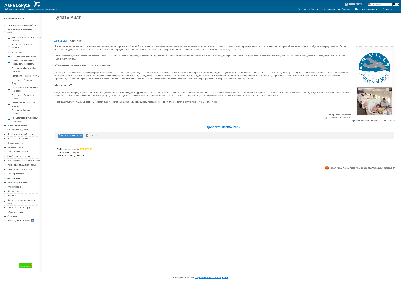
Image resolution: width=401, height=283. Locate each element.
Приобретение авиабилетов (20, 134)
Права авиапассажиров (366, 9)
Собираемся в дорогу (17, 130)
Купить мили (17, 52)
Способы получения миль (23, 56)
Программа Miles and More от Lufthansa (25, 70)
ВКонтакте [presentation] (93, 135)
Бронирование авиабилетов (336, 9)
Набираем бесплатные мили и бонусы (21, 31)
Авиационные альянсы (18, 182)
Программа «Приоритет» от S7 (25, 76)
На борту (11, 195)
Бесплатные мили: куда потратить (22, 46)
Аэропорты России (16, 173)
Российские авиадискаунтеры (21, 165)
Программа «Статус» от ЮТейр (22, 97)
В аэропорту (13, 191)
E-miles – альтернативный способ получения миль (23, 62)
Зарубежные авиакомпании (20, 156)
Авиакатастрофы (15, 147)
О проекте (388, 9)
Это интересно (14, 187)
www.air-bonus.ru (208, 277)
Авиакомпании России (17, 152)
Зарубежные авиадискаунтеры (21, 169)
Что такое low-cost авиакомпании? (23, 160)
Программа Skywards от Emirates (22, 112)
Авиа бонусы (18, 5)
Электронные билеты (308, 9)
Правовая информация (18, 138)
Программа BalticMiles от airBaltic (23, 104)
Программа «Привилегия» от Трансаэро (25, 89)
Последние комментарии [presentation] (70, 135)
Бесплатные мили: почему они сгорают (26, 38)
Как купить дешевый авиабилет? (22, 25)
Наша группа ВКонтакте (18, 221)
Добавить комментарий (224, 127)
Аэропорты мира (15, 178)
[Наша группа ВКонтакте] (356, 4)
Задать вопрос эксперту (18, 207)
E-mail (225, 277)
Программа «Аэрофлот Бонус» (22, 82)
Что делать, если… (16, 143)
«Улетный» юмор (15, 212)
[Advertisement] (27, 242)
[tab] (70, 136)
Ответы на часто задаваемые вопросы (21, 201)
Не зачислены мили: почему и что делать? (25, 119)
